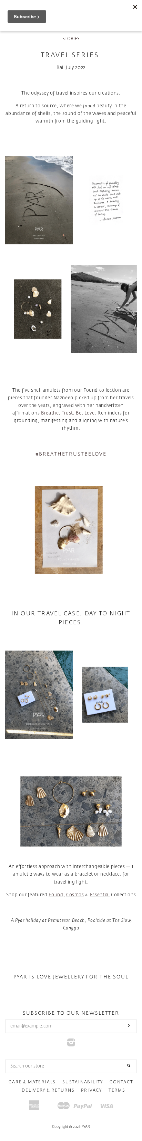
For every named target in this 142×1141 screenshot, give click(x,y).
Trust (67, 413)
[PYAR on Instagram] (71, 1044)
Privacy (91, 1091)
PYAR (85, 1127)
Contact (121, 1082)
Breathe (50, 413)
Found (56, 895)
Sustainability (82, 1082)
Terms (117, 1091)
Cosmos (75, 895)
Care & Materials (32, 1082)
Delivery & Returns (48, 1091)
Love (89, 413)
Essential (100, 895)
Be (78, 413)
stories (71, 39)
